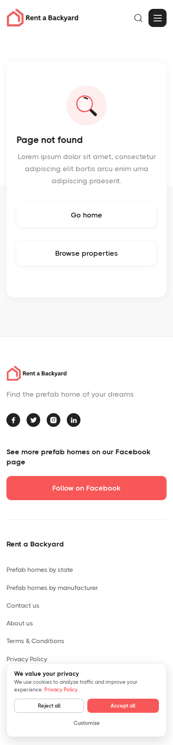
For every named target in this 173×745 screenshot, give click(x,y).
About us (19, 623)
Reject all (49, 706)
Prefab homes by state (39, 569)
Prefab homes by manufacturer (52, 588)
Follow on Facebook (86, 488)
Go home (86, 215)
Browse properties (86, 253)
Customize (87, 723)
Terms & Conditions (35, 641)
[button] (157, 18)
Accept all (123, 706)
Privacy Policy (26, 659)
